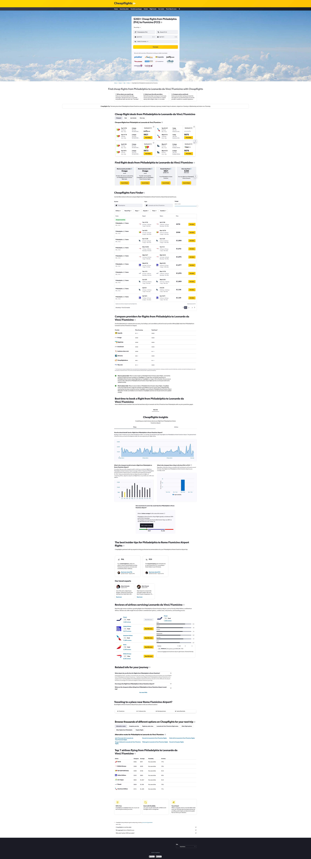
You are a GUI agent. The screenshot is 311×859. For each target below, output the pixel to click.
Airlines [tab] (176, 427)
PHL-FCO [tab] (155, 409)
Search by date (124, 9)
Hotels (146, 9)
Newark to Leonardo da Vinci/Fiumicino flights (154, 738)
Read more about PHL (126, 572)
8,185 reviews (127, 658)
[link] (124, 183)
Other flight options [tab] (187, 726)
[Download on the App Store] (159, 856)
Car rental (161, 9)
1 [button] (185, 307)
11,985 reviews (127, 640)
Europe (120, 83)
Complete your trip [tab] (134, 726)
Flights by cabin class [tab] (147, 726)
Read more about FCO (154, 572)
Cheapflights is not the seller (123, 827)
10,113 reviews (127, 631)
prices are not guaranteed (147, 822)
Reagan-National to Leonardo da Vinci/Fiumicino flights (128, 742)
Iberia (124, 644)
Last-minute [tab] (133, 118)
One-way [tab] (142, 118)
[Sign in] (179, 9)
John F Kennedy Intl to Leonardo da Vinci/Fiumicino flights (124, 738)
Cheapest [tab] (118, 118)
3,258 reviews (127, 649)
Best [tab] (126, 118)
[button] (161, 22)
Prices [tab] (134, 427)
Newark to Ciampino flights (176, 742)
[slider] (197, 206)
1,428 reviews (127, 622)
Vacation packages (136, 9)
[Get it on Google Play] (152, 856)
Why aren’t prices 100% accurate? (125, 833)
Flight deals (153, 9)
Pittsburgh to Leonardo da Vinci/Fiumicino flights (155, 742)
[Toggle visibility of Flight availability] (177, 494)
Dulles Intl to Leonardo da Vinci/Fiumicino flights (182, 738)
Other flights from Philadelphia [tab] (124, 730)
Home (116, 9)
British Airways (127, 653)
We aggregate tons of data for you (125, 830)
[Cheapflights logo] (123, 3)
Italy (124, 83)
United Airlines (127, 626)
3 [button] (192, 307)
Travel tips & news (171, 9)
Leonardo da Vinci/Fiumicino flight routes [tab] (167, 726)
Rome (128, 83)
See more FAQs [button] (143, 692)
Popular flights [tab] (139, 730)
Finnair (125, 617)
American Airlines (127, 635)
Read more (119, 597)
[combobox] (137, 27)
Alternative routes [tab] (121, 726)
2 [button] (188, 307)
